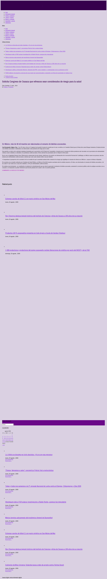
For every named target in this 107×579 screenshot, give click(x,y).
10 (4, 438)
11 (6, 438)
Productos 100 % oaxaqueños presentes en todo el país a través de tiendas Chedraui (35, 233)
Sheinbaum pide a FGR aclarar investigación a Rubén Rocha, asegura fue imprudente (29, 54)
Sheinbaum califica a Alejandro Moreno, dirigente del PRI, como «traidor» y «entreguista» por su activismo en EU (36, 69)
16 (3, 440)
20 (9, 440)
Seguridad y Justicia (10, 21)
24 (4, 441)
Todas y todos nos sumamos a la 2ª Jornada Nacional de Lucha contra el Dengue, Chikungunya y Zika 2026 (35, 51)
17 (4, 440)
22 (12, 440)
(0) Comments (9, 459)
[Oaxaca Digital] (42, 5)
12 (7, 438)
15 (12, 438)
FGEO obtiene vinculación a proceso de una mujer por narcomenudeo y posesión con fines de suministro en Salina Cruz (38, 73)
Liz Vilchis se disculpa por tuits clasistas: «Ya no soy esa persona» (23, 45)
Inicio (6, 12)
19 (7, 440)
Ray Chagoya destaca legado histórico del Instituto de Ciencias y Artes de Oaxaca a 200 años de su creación (35, 63)
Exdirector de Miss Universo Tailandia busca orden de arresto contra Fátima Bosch (28, 66)
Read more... (8, 461)
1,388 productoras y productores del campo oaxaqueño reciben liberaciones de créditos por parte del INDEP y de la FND (47, 250)
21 (11, 440)
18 (6, 440)
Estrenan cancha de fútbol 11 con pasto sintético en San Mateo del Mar (25, 60)
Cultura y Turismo (9, 17)
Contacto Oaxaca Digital (11, 77)
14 (11, 438)
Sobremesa (8, 23)
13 (9, 438)
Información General (10, 14)
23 (3, 441)
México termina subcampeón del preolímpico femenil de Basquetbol (24, 57)
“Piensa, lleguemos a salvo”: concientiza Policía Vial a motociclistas (24, 48)
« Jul (3, 445)
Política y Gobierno (9, 16)
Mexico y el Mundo (9, 19)
